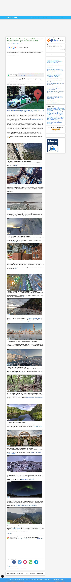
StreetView (15, 566)
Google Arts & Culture (16, 528)
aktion (48, 108)
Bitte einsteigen (28, 215)
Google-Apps (45, 17)
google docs (53, 114)
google (54, 110)
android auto (61, 108)
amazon (51, 108)
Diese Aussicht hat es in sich (17, 241)
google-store (49, 113)
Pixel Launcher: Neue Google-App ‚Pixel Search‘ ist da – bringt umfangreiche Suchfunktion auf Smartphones (54, 75)
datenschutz (51, 109)
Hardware (52, 17)
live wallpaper (50, 119)
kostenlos (55, 118)
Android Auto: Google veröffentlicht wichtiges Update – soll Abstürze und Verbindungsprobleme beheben (55, 102)
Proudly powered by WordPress (59, 581)
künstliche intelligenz (60, 118)
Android (34, 17)
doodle (58, 109)
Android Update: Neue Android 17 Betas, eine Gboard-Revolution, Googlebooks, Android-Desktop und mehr (55, 97)
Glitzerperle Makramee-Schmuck (30, 581)
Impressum (49, 135)
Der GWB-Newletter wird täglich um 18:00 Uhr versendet (54, 46)
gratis (62, 117)
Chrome (39, 17)
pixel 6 (58, 119)
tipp (54, 122)
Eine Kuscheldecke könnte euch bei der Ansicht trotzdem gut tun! (25, 505)
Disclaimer (63, 135)
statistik (48, 122)
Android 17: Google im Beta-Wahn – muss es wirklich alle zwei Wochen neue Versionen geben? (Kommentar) (55, 80)
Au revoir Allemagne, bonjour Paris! (27, 479)
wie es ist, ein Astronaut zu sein (25, 189)
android (56, 108)
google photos (53, 115)
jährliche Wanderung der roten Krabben (33, 318)
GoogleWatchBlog (12, 17)
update (57, 122)
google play (58, 115)
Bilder (34, 425)
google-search (59, 112)
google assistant (54, 113)
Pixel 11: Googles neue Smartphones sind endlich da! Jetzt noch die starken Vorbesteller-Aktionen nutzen (55, 66)
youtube (49, 123)
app (48, 109)
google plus (59, 117)
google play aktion (52, 117)
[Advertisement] (9, 7)
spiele (59, 121)
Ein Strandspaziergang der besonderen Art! (28, 321)
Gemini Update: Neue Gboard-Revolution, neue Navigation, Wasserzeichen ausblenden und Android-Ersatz (55, 92)
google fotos (61, 114)
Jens (21, 43)
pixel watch (60, 119)
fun (60, 109)
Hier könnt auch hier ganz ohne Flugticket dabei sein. (23, 346)
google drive (56, 114)
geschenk (50, 110)
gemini (63, 109)
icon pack (49, 118)
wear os (60, 122)
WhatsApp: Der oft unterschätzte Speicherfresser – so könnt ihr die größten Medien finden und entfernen (54, 61)
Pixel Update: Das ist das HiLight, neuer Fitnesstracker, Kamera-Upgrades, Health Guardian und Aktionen (54, 88)
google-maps (10, 566)
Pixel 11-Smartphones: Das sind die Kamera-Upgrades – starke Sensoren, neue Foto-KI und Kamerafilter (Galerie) (55, 70)
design (54, 109)
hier (16, 165)
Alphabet (57, 17)
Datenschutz (58, 135)
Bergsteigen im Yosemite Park (12, 162)
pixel (56, 119)
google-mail (58, 110)
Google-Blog (9, 533)
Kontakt (53, 135)
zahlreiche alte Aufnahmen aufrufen (35, 119)
